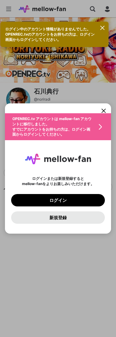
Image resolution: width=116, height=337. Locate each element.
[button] (58, 126)
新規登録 (58, 217)
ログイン (58, 200)
